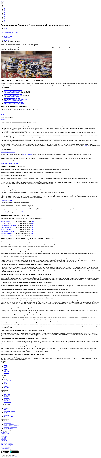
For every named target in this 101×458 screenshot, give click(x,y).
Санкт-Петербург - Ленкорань (8, 225)
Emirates (6, 412)
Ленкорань (6, 40)
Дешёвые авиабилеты (9, 35)
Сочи (5, 382)
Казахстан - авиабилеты (7, 441)
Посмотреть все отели (6, 200)
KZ (4, 5)
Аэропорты (5, 390)
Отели (5, 28)
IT (4, 17)
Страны (4, 361)
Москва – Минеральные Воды (11, 425)
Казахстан (6, 371)
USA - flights (4, 440)
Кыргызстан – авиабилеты (7, 445)
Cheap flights (4, 432)
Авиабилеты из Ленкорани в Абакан (13, 90)
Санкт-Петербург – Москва (10, 427)
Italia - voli (3, 437)
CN (4, 18)
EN (4, 10)
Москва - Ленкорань (6, 221)
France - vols (4, 436)
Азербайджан (7, 37)
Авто (5, 29)
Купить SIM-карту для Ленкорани (9, 163)
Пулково (6, 396)
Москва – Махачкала (9, 424)
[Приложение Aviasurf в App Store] (5, 452)
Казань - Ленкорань (6, 227)
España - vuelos (4, 434)
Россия (5, 365)
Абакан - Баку (4, 212)
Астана (5, 383)
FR (4, 16)
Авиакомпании (6, 404)
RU (2, 2)
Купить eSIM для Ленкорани (8, 152)
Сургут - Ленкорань (6, 229)
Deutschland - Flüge (5, 433)
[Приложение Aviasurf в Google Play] (14, 452)
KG (4, 9)
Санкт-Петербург (8, 380)
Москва (5, 379)
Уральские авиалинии (9, 411)
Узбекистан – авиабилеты (7, 444)
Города (4, 375)
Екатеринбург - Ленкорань (7, 231)
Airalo (85, 145)
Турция (5, 369)
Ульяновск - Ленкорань (6, 223)
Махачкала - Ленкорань (7, 235)
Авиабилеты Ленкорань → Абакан (9, 32)
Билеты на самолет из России (11, 95)
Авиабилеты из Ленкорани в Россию (13, 100)
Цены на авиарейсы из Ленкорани (12, 92)
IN (4, 20)
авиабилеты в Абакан (13, 96)
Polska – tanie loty (5, 448)
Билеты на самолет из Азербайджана (13, 94)
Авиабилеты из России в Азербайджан (13, 102)
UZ (4, 8)
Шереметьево (7, 395)
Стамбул (6, 386)
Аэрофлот (6, 408)
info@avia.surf (13, 456)
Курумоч (6, 400)
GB (4, 12)
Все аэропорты (7, 402)
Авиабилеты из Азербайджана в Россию (14, 103)
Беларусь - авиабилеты (6, 443)
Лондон (5, 384)
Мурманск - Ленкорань (6, 233)
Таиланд (6, 366)
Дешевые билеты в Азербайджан (12, 98)
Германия (6, 370)
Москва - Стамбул (8, 428)
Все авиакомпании (8, 416)
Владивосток (7, 399)
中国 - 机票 (3, 439)
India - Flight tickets (5, 447)
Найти (24, 212)
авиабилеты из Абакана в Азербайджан (17, 99)
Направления (5, 419)
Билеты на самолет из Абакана (11, 91)
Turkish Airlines (7, 413)
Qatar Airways (7, 415)
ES (4, 14)
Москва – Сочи (7, 423)
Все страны (6, 373)
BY (4, 6)
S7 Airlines (6, 409)
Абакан (5, 39)
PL (4, 21)
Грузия (5, 367)
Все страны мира (8, 36)
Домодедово (7, 394)
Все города (6, 387)
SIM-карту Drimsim (27, 154)
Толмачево (6, 398)
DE (4, 13)
